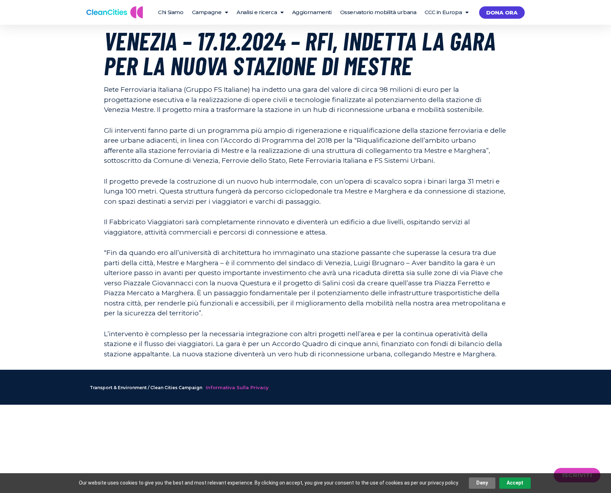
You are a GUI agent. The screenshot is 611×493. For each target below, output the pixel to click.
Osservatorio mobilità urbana (378, 12)
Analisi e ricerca (257, 12)
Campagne (207, 12)
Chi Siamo (170, 12)
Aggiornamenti (312, 12)
